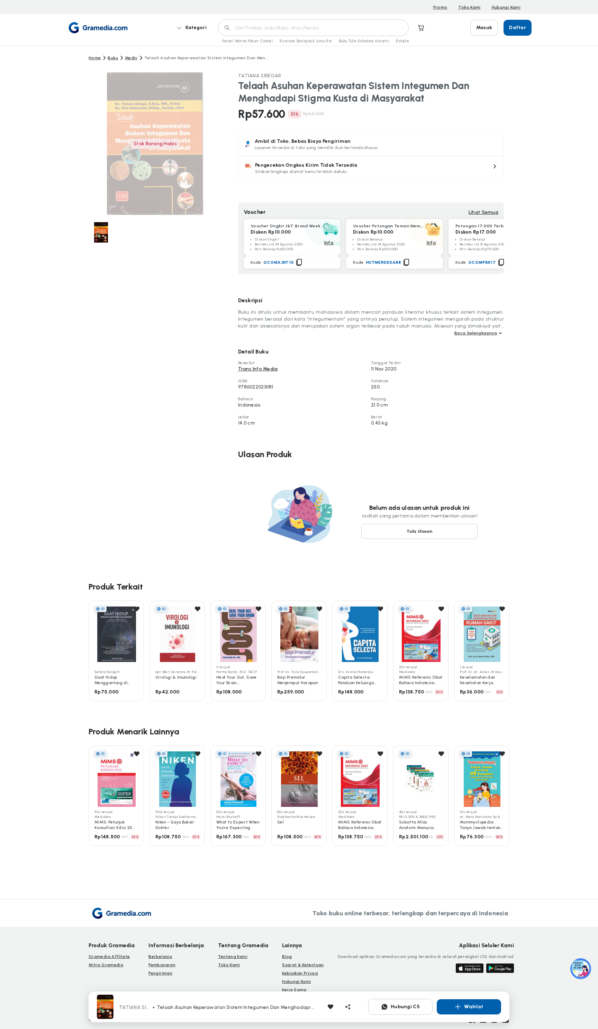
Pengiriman (160, 973)
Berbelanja (160, 956)
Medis (131, 57)
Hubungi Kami (506, 7)
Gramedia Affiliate (109, 956)
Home (95, 57)
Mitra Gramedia (106, 964)
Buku (113, 57)
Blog (287, 956)
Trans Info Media (258, 369)
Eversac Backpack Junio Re (306, 40)
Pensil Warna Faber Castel (247, 40)
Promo (440, 7)
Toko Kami (469, 7)
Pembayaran (161, 964)
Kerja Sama (294, 989)
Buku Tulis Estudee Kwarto (364, 40)
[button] (371, 168)
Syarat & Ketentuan (303, 964)
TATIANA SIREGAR (259, 76)
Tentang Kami (232, 956)
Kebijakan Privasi (300, 973)
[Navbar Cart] (421, 28)
